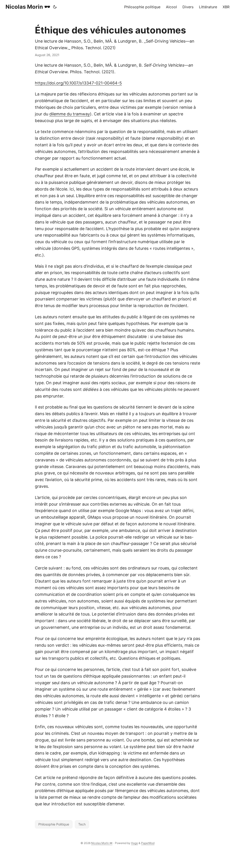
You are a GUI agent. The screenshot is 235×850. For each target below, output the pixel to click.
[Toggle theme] (55, 7)
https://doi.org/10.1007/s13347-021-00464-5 (78, 83)
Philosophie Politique (53, 824)
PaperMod (147, 843)
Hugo (134, 843)
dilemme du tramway (69, 114)
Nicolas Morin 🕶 (28, 6)
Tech (82, 824)
